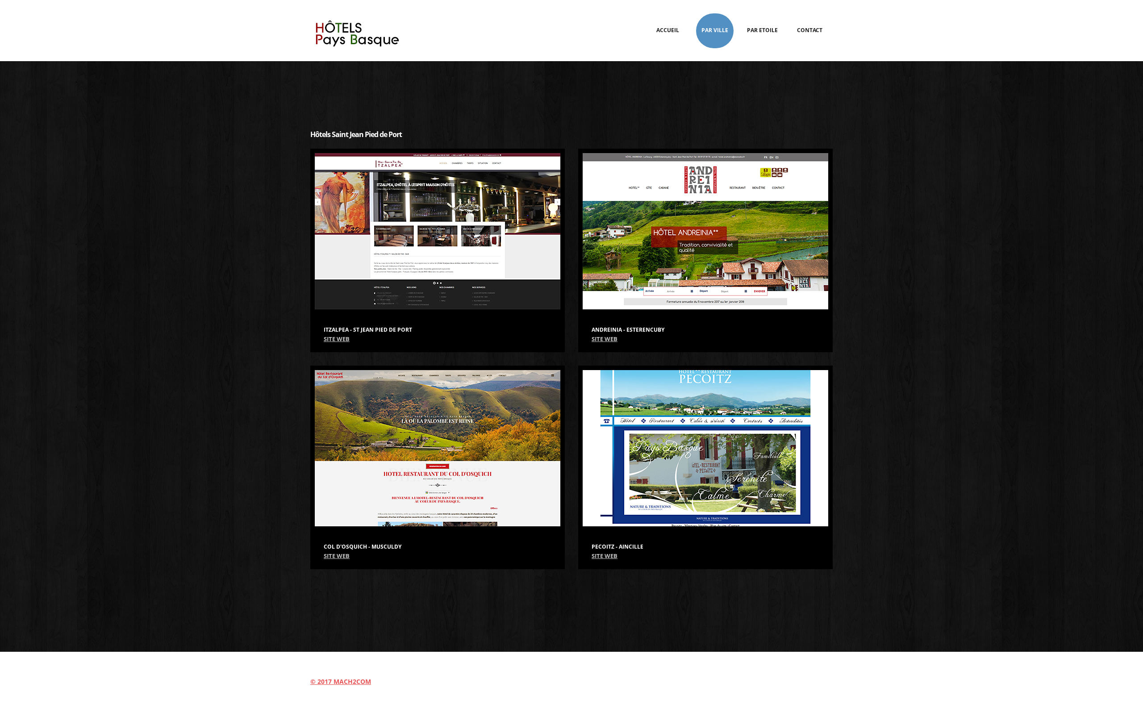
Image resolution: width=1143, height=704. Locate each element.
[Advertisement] (571, 90)
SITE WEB (337, 339)
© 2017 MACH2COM (340, 681)
